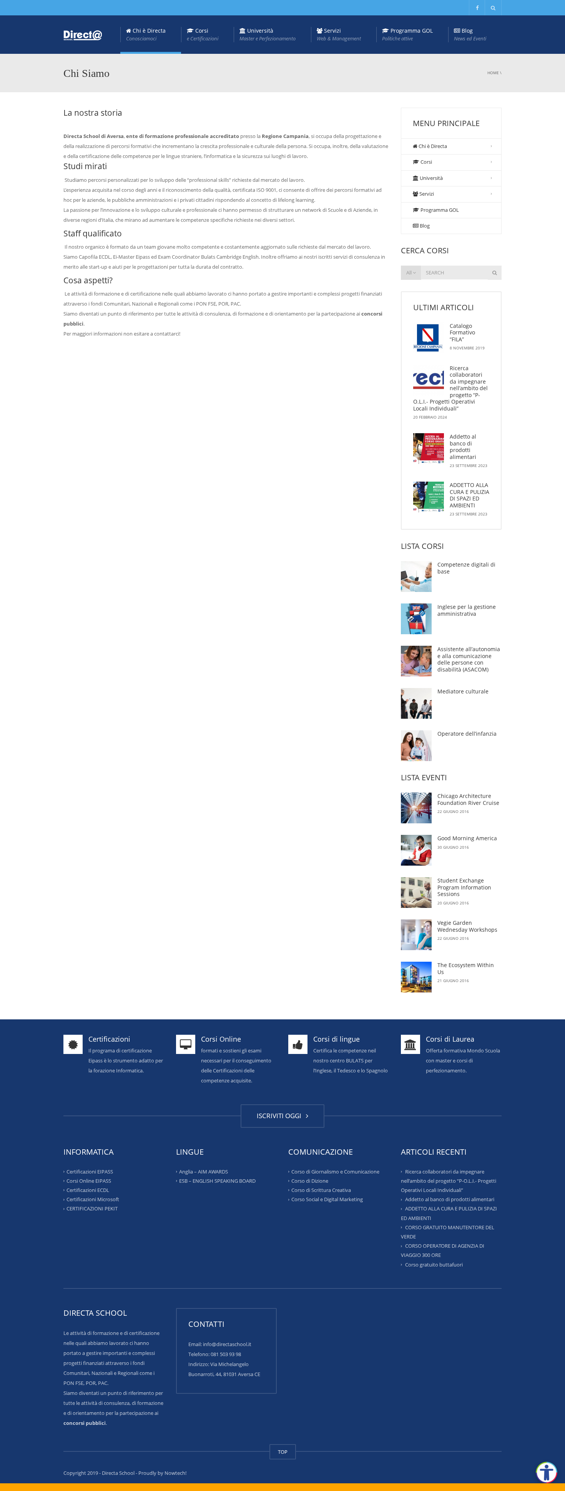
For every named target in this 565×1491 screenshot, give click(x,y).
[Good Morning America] (416, 850)
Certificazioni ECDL (87, 1190)
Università (267, 34)
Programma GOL (407, 34)
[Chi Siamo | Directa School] (82, 34)
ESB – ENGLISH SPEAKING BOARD (217, 1180)
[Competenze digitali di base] (416, 576)
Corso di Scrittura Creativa (321, 1190)
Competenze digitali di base (466, 568)
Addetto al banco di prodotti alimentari (463, 446)
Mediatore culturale (463, 691)
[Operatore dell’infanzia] (416, 745)
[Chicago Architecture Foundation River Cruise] (416, 808)
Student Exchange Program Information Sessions (464, 887)
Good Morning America (467, 838)
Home (493, 72)
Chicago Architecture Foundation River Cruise (468, 799)
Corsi (202, 34)
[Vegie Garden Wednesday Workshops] (416, 934)
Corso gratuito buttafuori (434, 1264)
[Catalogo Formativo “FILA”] (428, 337)
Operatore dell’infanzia (467, 733)
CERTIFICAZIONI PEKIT (92, 1208)
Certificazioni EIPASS (89, 1171)
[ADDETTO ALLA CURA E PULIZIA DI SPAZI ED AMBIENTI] (428, 497)
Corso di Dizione (309, 1180)
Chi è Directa (146, 34)
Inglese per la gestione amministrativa (466, 610)
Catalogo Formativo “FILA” (462, 332)
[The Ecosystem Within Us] (416, 977)
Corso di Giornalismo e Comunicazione (335, 1171)
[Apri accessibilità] (546, 1472)
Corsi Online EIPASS (88, 1180)
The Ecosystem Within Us (465, 968)
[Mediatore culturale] (416, 703)
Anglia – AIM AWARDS (203, 1171)
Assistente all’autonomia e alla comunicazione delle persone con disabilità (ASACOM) (468, 659)
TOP (282, 1451)
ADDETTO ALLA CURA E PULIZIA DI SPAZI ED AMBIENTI (469, 495)
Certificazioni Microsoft (92, 1199)
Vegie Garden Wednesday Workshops (467, 926)
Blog (470, 34)
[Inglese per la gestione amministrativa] (416, 618)
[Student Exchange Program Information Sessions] (416, 892)
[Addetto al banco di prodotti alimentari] (428, 448)
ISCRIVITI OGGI (280, 1115)
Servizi (339, 34)
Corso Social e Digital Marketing (327, 1199)
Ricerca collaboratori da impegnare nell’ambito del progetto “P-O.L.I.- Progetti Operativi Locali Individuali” (450, 388)
